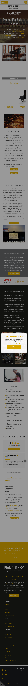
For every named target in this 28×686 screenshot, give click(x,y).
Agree (15, 347)
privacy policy (19, 343)
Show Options (13, 351)
